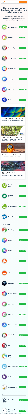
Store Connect (12, 68)
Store (9, 261)
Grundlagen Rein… (11, 185)
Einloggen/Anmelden (23, 1)
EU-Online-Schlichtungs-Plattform (14, 412)
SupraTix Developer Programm (13, 20)
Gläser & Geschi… (10, 196)
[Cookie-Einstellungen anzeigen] (1, 412)
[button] (26, 27)
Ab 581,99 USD (22, 240)
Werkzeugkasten (12, 387)
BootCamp (11, 230)
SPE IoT (10, 345)
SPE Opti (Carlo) (12, 58)
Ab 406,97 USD (22, 335)
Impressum (8, 412)
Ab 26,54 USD (22, 89)
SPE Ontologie (12, 48)
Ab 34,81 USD (22, 376)
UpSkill (10, 240)
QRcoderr (10, 314)
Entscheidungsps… (13, 293)
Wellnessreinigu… (13, 376)
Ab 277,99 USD (22, 229)
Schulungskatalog (13, 325)
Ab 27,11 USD (22, 79)
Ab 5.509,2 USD (22, 283)
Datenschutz (5, 412)
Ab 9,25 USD (22, 27)
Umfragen (11, 100)
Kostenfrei (22, 37)
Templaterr (11, 89)
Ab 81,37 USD (22, 216)
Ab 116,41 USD (22, 400)
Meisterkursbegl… (13, 217)
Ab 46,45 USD (22, 366)
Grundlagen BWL (12, 206)
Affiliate (10, 273)
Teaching (10, 79)
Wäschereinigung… (13, 366)
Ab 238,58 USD (22, 68)
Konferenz (11, 304)
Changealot (11, 283)
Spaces (10, 250)
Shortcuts (11, 37)
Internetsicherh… (13, 27)
